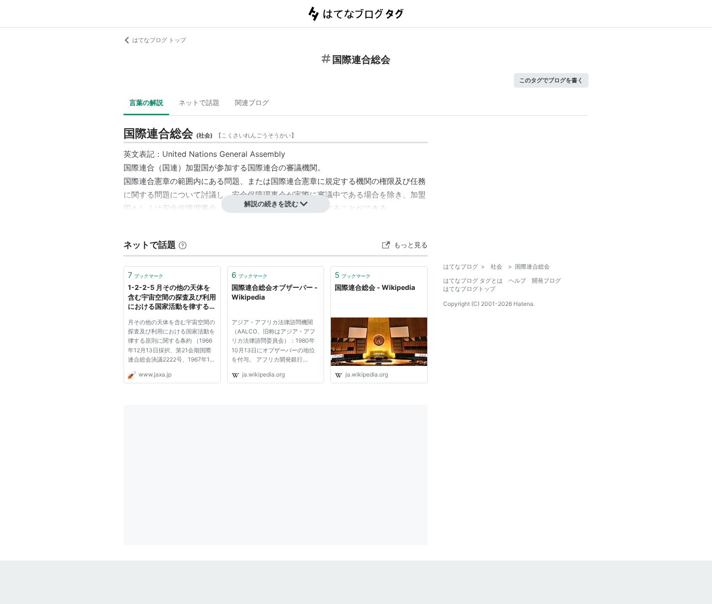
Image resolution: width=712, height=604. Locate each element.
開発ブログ (546, 280)
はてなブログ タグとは (473, 280)
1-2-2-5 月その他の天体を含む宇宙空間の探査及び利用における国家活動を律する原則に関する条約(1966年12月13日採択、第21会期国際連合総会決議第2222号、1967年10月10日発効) (172, 297)
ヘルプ (517, 280)
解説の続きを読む (271, 203)
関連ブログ (252, 102)
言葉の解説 (146, 102)
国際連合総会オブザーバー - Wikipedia (275, 292)
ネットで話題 (199, 102)
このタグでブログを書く (551, 80)
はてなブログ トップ (159, 40)
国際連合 (139, 167)
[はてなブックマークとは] (182, 245)
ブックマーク (145, 275)
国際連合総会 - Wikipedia (375, 287)
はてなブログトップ (469, 288)
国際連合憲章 (147, 181)
